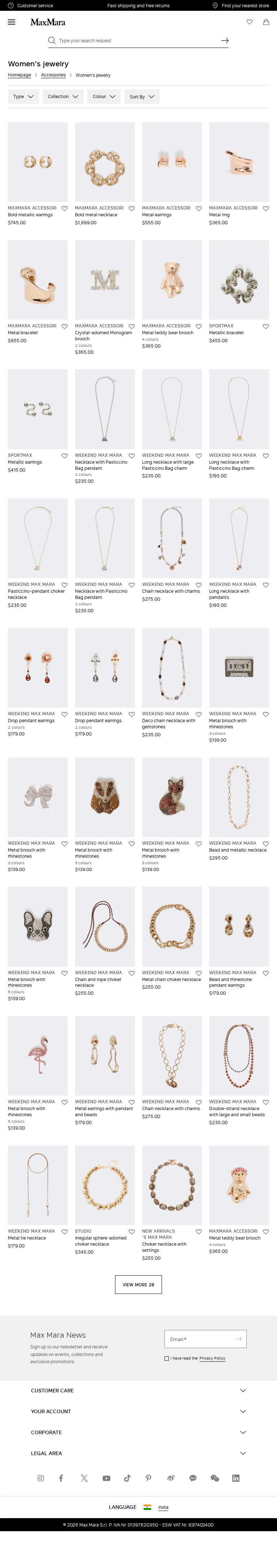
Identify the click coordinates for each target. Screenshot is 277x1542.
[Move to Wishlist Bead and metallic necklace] (266, 844)
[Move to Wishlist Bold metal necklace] (131, 209)
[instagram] (41, 1478)
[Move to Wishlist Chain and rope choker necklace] (131, 973)
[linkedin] (235, 1478)
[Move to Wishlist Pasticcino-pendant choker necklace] (64, 585)
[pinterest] (149, 1478)
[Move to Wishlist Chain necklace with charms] (198, 585)
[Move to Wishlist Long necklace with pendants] (266, 585)
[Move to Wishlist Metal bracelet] (64, 326)
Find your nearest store (245, 5)
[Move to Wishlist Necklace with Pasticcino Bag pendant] (131, 456)
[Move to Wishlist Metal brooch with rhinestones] (266, 714)
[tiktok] (127, 1478)
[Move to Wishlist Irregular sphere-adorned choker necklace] (131, 1232)
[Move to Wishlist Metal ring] (266, 209)
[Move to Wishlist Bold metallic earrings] (64, 209)
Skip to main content (27, 4)
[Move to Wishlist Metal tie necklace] (64, 1232)
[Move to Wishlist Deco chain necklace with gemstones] (198, 714)
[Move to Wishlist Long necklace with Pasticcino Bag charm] (266, 456)
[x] (84, 1478)
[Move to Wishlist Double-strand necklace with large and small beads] (266, 1102)
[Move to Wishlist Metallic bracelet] (266, 326)
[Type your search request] (225, 40)
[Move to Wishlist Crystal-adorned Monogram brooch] (131, 326)
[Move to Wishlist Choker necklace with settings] (198, 1232)
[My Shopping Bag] (266, 22)
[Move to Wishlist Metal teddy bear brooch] (198, 326)
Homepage (19, 75)
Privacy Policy (212, 1358)
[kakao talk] (192, 1478)
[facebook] (62, 1478)
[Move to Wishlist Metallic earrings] (64, 456)
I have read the (198, 1358)
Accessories (53, 75)
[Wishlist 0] (249, 22)
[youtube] (106, 1478)
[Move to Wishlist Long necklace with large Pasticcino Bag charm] (198, 456)
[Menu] (11, 22)
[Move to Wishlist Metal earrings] (198, 209)
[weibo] (171, 1478)
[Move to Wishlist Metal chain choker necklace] (198, 973)
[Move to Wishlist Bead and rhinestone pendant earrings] (266, 973)
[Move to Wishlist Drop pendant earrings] (64, 714)
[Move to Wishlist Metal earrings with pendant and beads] (131, 1102)
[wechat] (214, 1478)
